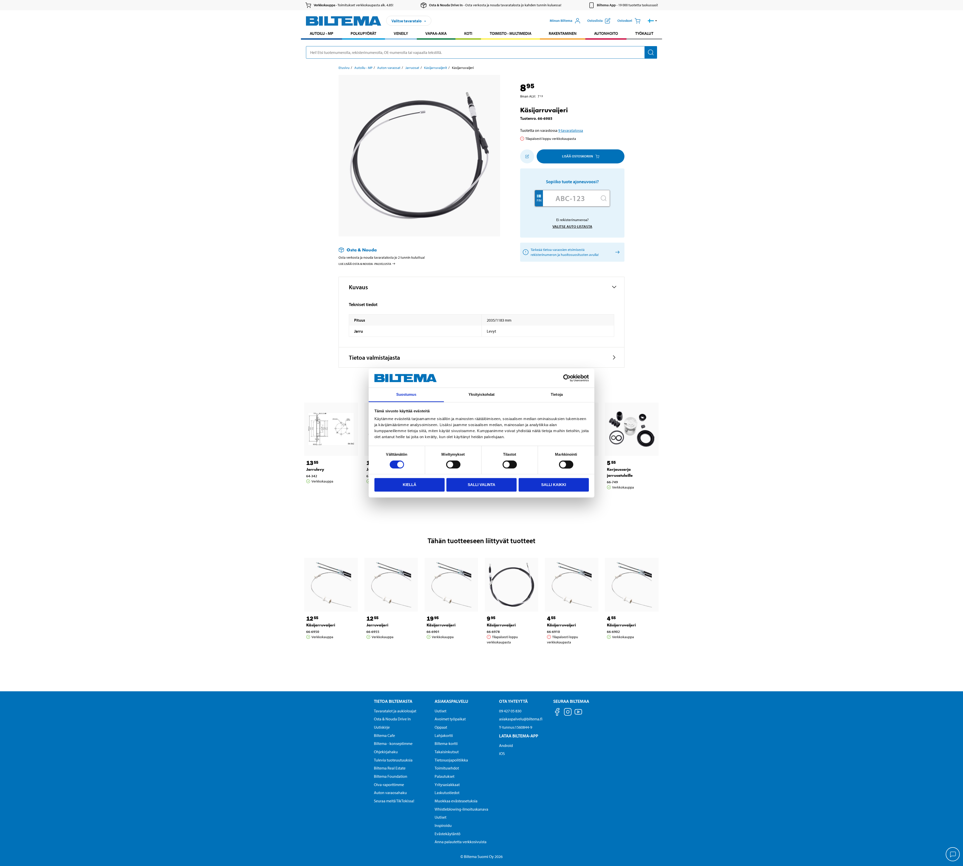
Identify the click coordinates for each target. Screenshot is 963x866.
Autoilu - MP (321, 33)
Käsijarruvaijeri (320, 625)
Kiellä (409, 485)
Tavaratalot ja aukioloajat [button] (395, 710)
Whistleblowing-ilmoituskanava (461, 809)
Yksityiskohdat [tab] (481, 395)
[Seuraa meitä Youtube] (578, 714)
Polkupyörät (363, 33)
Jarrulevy (315, 469)
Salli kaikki (553, 485)
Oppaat (441, 727)
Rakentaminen (563, 33)
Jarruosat (412, 67)
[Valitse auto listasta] (616, 252)
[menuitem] (321, 34)
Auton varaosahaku (390, 792)
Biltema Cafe (384, 735)
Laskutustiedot (447, 792)
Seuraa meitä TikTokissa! (394, 800)
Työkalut (644, 33)
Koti (468, 33)
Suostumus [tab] (406, 395)
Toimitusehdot (447, 768)
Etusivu (344, 67)
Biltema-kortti (446, 743)
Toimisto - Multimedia (510, 33)
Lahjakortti (444, 735)
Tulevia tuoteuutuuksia (393, 759)
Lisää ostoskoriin (577, 156)
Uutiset (440, 710)
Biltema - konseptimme (393, 743)
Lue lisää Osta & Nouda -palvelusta (365, 264)
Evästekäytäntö (447, 833)
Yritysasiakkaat (447, 784)
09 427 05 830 (510, 710)
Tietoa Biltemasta (393, 701)
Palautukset (444, 776)
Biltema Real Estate (390, 768)
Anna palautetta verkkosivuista (461, 841)
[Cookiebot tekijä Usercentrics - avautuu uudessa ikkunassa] (567, 378)
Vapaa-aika (436, 33)
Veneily (401, 33)
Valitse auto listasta (572, 226)
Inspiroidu (443, 825)
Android (506, 745)
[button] (652, 21)
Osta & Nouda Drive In (392, 718)
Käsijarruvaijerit (435, 67)
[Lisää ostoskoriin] (527, 156)
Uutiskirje (382, 727)
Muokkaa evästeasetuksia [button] (456, 800)
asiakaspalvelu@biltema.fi (520, 718)
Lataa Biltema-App (518, 736)
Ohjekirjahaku (386, 751)
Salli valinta (481, 485)
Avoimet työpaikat (450, 718)
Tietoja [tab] (557, 395)
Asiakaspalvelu (451, 701)
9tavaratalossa (570, 130)
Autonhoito (606, 33)
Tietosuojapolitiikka (451, 759)
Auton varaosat (388, 67)
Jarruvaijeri (377, 625)
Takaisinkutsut (447, 751)
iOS (502, 753)
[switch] (453, 464)
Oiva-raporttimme (389, 784)
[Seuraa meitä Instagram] (568, 713)
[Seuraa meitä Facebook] (557, 713)
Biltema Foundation (390, 776)
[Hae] (651, 52)
